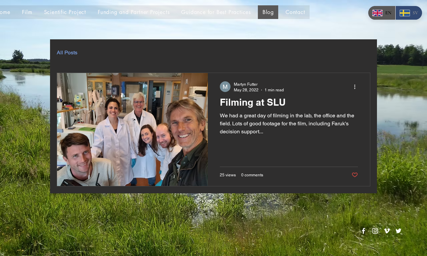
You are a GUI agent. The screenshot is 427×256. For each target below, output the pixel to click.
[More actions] (357, 87)
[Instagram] (375, 231)
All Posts (67, 52)
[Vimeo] (387, 231)
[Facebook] (363, 231)
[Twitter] (398, 231)
